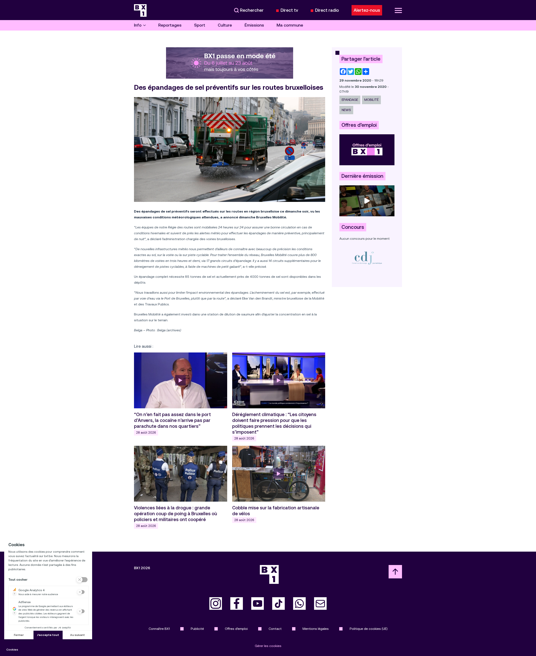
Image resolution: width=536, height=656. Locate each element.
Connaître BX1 (159, 628)
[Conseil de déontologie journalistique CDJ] (367, 257)
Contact (275, 628)
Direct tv (289, 10)
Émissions (254, 25)
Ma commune (290, 25)
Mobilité (371, 99)
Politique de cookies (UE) (369, 628)
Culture (225, 25)
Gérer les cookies (268, 645)
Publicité (197, 628)
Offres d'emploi (236, 628)
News (346, 110)
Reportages (170, 25)
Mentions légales (316, 628)
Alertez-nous (367, 10)
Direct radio (327, 10)
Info (138, 25)
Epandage (350, 99)
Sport (199, 25)
